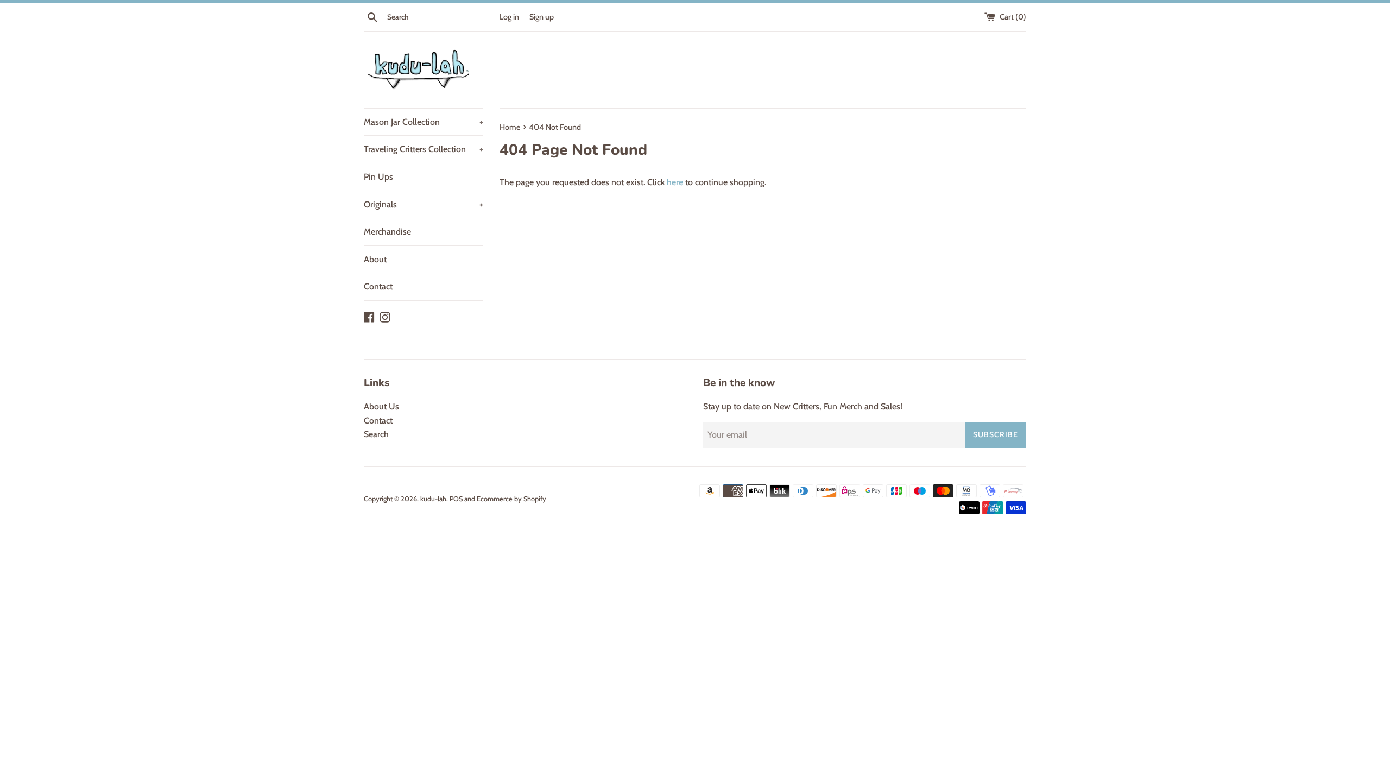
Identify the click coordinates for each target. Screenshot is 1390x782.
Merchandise (387, 231)
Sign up (541, 17)
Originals (423, 204)
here (675, 182)
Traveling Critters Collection (423, 149)
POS (456, 499)
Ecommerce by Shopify (511, 499)
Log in (509, 17)
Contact (378, 286)
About (375, 259)
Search (376, 434)
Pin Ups (378, 177)
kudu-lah (433, 499)
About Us (381, 406)
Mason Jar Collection (423, 122)
